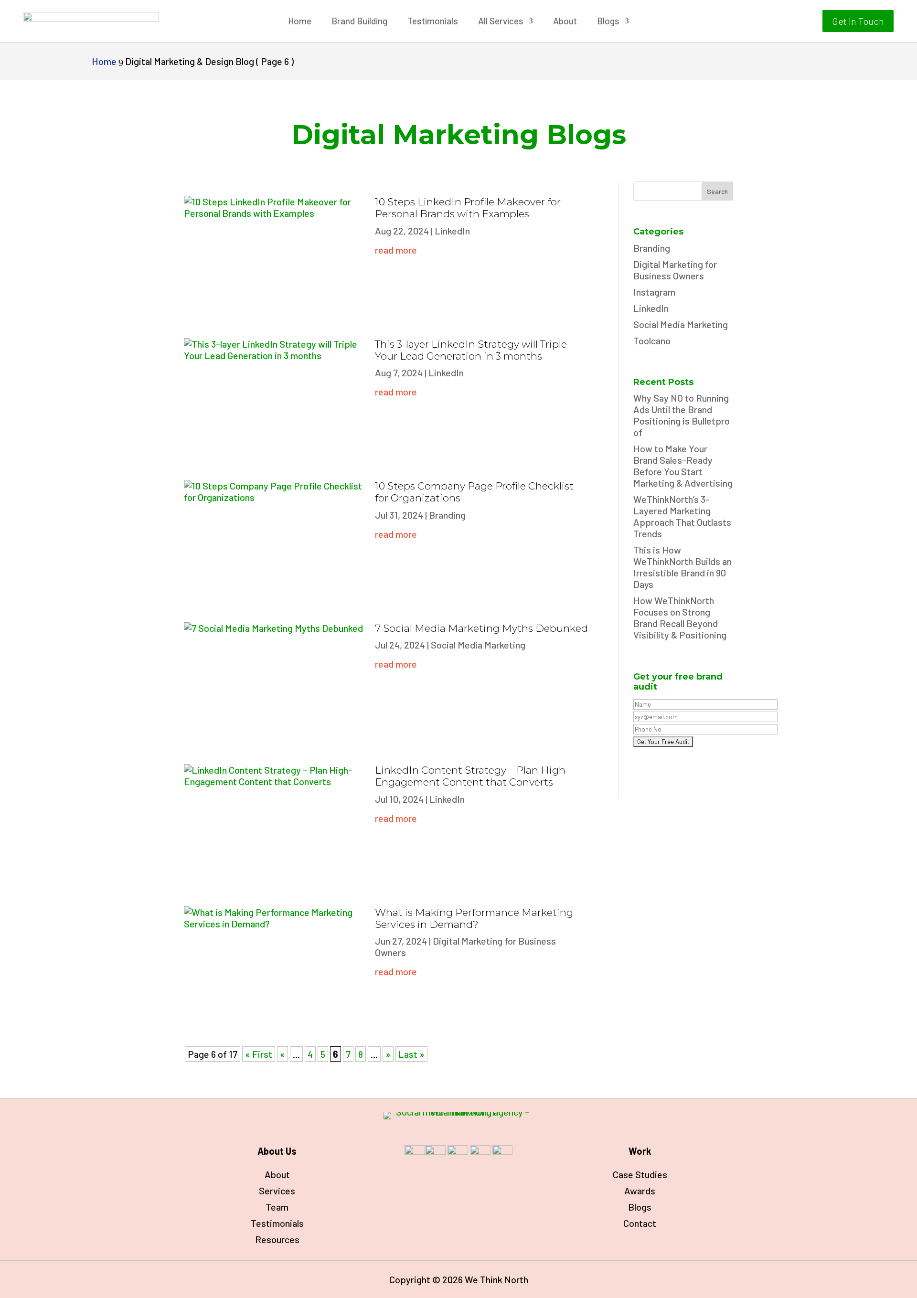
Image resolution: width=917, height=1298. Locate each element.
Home (299, 22)
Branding (447, 515)
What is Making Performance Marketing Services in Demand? (474, 918)
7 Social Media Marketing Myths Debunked (481, 628)
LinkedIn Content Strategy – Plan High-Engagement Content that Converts (472, 776)
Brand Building (359, 22)
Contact (639, 1223)
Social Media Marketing (478, 644)
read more (396, 249)
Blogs (608, 22)
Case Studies (640, 1174)
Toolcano (652, 340)
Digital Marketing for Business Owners (675, 269)
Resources (277, 1239)
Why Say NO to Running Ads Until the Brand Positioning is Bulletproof (681, 415)
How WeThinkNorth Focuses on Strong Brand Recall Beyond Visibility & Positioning (679, 617)
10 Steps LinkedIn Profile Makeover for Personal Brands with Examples (468, 208)
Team (277, 1207)
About (565, 22)
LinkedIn (452, 230)
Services (277, 1190)
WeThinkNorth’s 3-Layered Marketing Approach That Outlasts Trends (682, 516)
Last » (411, 1054)
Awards (639, 1190)
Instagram (654, 292)
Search (717, 191)
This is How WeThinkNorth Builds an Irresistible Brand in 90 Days (682, 567)
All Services (500, 22)
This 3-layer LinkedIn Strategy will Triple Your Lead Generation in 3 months (471, 350)
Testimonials (432, 22)
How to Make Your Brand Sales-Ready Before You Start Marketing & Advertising (683, 466)
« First (258, 1054)
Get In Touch (858, 21)
